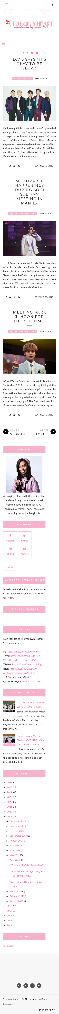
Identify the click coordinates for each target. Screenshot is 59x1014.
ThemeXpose (31, 999)
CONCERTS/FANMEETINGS (22, 213)
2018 (9, 905)
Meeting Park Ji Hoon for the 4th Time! (29, 316)
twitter (24, 541)
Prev (38, 112)
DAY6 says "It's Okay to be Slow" (29, 63)
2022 (9, 801)
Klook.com (8, 945)
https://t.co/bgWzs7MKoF (23, 651)
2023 (9, 797)
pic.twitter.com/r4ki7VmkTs (19, 672)
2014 (9, 925)
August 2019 (16, 840)
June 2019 (15, 850)
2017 (9, 910)
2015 (9, 920)
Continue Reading (44, 166)
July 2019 (14, 845)
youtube (25, 554)
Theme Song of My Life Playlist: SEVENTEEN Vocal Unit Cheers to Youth (31, 740)
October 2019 (17, 831)
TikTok (10, 567)
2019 (9, 816)
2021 (9, 806)
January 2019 (16, 901)
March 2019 (16, 891)
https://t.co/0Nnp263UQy (27, 664)
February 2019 (17, 896)
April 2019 (15, 860)
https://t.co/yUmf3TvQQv (23, 660)
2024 (9, 792)
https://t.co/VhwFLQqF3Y (25, 655)
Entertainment (23, 78)
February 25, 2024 (32, 681)
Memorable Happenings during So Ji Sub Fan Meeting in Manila (29, 192)
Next (46, 112)
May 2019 (15, 855)
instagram (10, 554)
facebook (10, 541)
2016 (9, 915)
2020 (9, 811)
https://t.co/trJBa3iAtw (23, 668)
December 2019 (18, 821)
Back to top (46, 1010)
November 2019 (18, 826)
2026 (9, 782)
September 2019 (18, 835)
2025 (9, 787)
